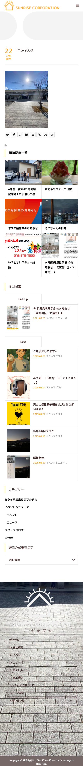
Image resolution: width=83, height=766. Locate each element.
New (23, 342)
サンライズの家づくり (21, 685)
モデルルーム (20, 670)
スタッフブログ (14, 530)
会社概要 (18, 647)
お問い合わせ (16, 700)
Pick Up (23, 299)
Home (16, 639)
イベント (12, 515)
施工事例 (18, 677)
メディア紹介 (16, 693)
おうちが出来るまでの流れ (21, 499)
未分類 (9, 538)
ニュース (12, 522)
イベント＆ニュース (17, 507)
